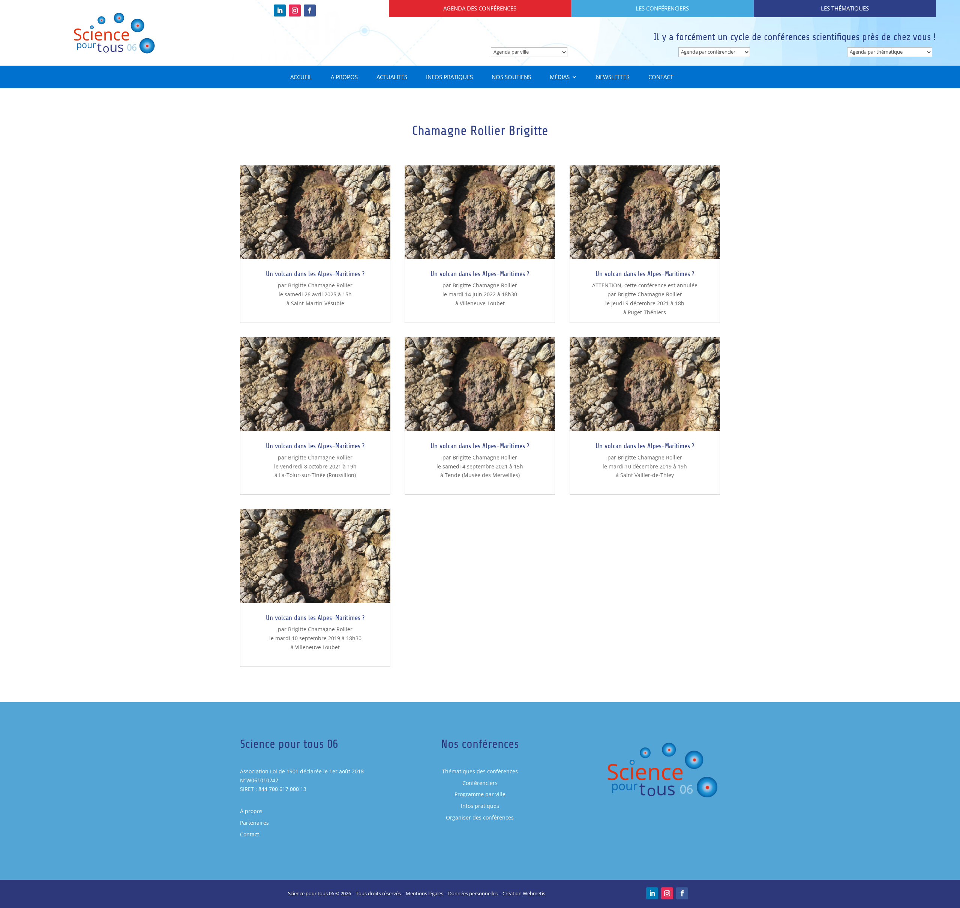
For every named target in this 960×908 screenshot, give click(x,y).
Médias (560, 77)
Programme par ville (480, 794)
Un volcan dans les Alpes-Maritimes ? (315, 274)
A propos (344, 77)
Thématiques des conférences (480, 771)
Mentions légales (424, 893)
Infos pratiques (449, 77)
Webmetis (534, 893)
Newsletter (613, 77)
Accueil (301, 77)
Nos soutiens (511, 77)
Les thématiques (845, 8)
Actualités (391, 77)
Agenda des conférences (479, 8)
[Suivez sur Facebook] (310, 11)
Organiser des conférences (480, 817)
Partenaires (254, 822)
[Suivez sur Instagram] (295, 11)
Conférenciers (480, 782)
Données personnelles (473, 893)
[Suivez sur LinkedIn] (280, 11)
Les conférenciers (662, 8)
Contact (660, 77)
